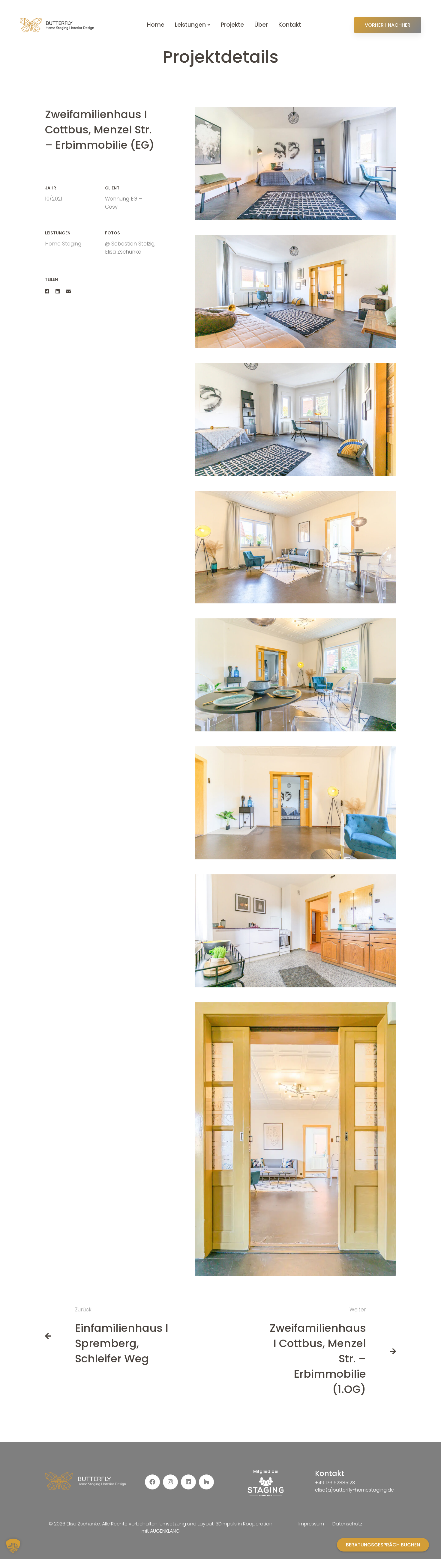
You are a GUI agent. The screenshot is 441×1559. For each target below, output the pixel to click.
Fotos (112, 233)
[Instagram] (170, 1481)
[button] (13, 1546)
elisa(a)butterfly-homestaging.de (354, 1489)
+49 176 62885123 (335, 1482)
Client (112, 188)
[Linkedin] (57, 291)
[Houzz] (206, 1481)
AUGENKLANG (165, 1531)
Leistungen (57, 233)
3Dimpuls (226, 1523)
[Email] (68, 291)
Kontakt (329, 1473)
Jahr (50, 188)
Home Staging (63, 243)
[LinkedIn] (188, 1481)
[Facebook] (47, 291)
